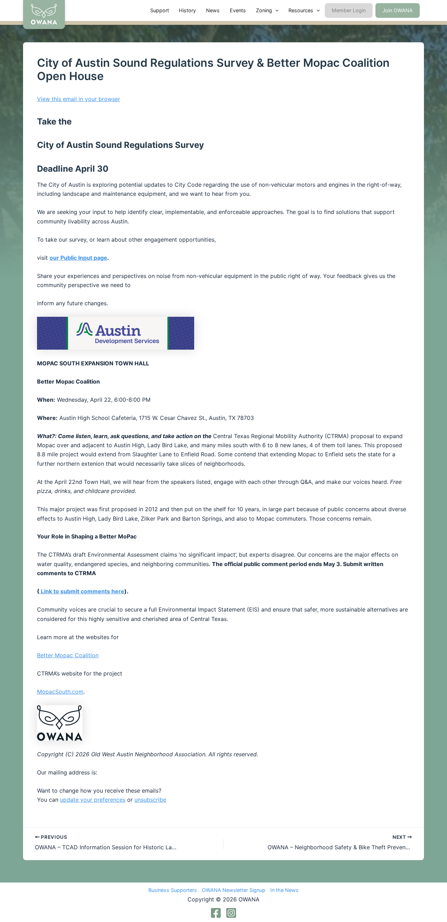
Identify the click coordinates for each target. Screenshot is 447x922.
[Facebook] (215, 913)
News (213, 10)
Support (159, 10)
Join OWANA (397, 10)
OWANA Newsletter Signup (233, 890)
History (187, 10)
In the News (284, 890)
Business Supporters (172, 890)
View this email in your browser (78, 98)
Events (238, 10)
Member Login (349, 10)
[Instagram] (231, 913)
